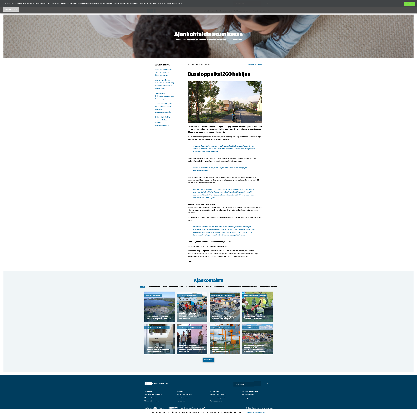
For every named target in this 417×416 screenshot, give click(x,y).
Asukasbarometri (248, 394)
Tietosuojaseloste (216, 401)
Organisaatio (214, 391)
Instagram (217, 383)
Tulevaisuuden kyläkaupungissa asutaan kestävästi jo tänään (164, 96)
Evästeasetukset (11, 9)
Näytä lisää (208, 360)
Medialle (180, 391)
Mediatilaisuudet (182, 398)
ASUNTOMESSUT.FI (256, 412)
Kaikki (142, 287)
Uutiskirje (245, 398)
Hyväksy (409, 4)
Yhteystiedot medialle (184, 394)
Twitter (227, 383)
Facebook (212, 383)
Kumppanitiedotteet (268, 287)
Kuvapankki (181, 401)
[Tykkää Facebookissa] (193, 261)
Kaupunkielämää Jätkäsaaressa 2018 (242, 287)
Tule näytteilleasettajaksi (153, 394)
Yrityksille (148, 391)
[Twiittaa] (196, 261)
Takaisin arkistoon (255, 65)
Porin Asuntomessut (194, 287)
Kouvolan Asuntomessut (173, 287)
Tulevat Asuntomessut (215, 287)
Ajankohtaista (208, 280)
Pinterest (222, 383)
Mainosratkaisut (149, 398)
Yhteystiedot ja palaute (218, 398)
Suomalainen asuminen (250, 391)
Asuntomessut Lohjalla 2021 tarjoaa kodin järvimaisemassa (163, 72)
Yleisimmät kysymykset (152, 401)
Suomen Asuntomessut (218, 394)
